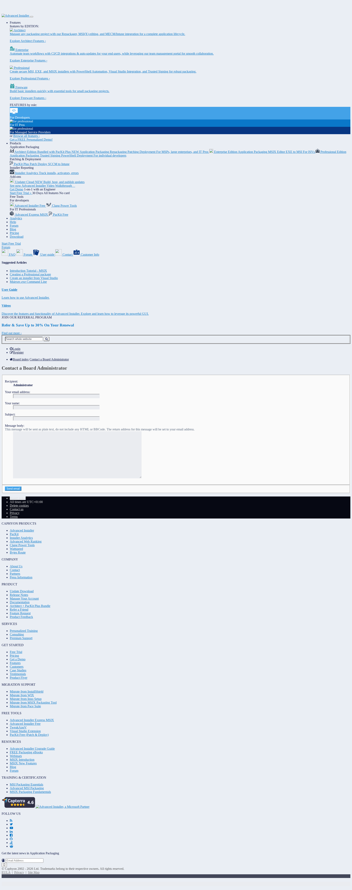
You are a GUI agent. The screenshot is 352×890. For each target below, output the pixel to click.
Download (16, 236)
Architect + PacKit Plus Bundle (30, 606)
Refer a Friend (19, 609)
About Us (16, 566)
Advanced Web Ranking (26, 541)
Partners (15, 573)
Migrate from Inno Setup (26, 699)
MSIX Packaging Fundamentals (30, 792)
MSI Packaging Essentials (26, 784)
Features (15, 22)
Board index (18, 498)
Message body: (14, 425)
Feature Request (20, 613)
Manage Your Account (24, 598)
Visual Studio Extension (25, 731)
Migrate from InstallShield (26, 691)
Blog (13, 229)
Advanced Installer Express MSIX (32, 720)
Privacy (19, 872)
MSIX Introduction (22, 759)
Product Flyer (18, 677)
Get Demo (16, 189)
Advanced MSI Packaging (27, 788)
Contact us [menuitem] (16, 509)
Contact (15, 570)
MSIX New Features (23, 763)
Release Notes (19, 595)
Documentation (20, 602)
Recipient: (11, 381)
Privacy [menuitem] (15, 513)
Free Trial (16, 652)
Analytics (16, 218)
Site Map (34, 872)
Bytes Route (18, 552)
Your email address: (17, 392)
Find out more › (12, 333)
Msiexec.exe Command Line (28, 281)
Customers (16, 666)
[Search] (46, 339)
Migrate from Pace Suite (25, 706)
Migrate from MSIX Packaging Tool (33, 702)
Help (13, 222)
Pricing (14, 233)
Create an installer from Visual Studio (34, 278)
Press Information (21, 577)
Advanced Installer (22, 530)
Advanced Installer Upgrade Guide (32, 748)
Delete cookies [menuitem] (19, 505)
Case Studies (18, 670)
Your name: (12, 403)
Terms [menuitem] (14, 516)
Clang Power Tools (22, 545)
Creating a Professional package (30, 274)
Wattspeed (16, 549)
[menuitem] (15, 348)
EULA (6, 872)
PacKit (14, 534)
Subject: (10, 414)
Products (15, 143)
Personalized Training (24, 630)
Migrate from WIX (22, 695)
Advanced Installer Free (25, 723)
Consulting (17, 634)
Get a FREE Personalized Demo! (31, 139)
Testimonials (18, 674)
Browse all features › (26, 136)
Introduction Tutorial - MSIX (28, 270)
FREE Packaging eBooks (26, 752)
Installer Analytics (21, 538)
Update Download (22, 591)
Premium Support (21, 638)
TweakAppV (18, 727)
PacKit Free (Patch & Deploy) (29, 734)
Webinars (16, 756)
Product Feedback (21, 617)
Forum (14, 225)
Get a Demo (17, 659)
